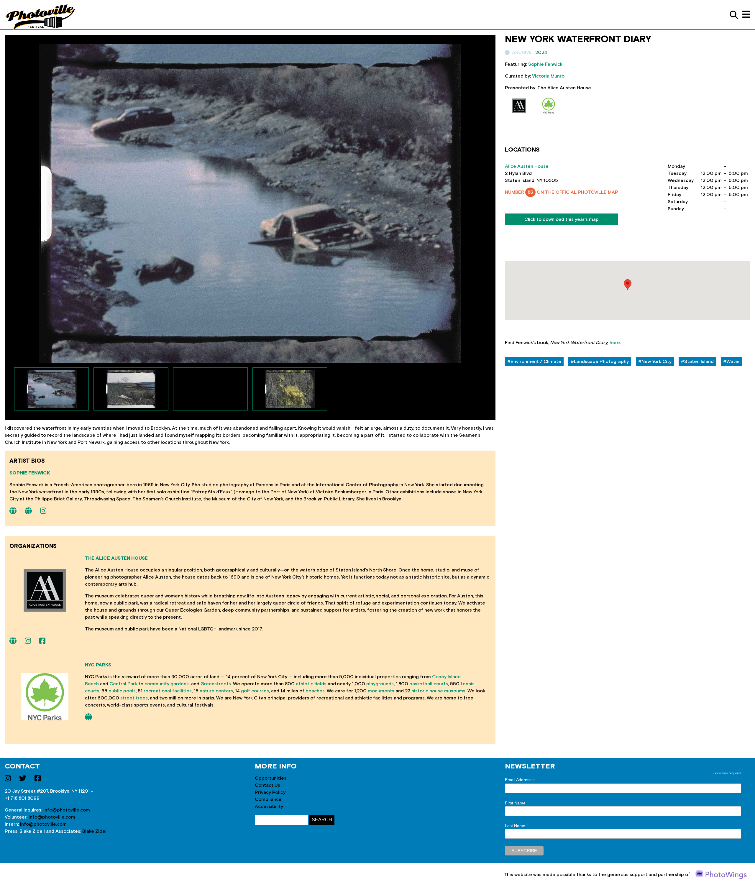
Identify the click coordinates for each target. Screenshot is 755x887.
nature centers (216, 691)
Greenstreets (216, 683)
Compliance (268, 799)
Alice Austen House (527, 166)
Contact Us (267, 785)
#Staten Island (697, 361)
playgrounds (380, 683)
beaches (315, 691)
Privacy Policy (270, 792)
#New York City (655, 361)
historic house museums (438, 691)
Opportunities (270, 778)
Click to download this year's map (561, 219)
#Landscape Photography (600, 361)
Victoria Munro (548, 76)
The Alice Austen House (116, 558)
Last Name (515, 825)
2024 (541, 52)
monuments (381, 691)
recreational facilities (168, 691)
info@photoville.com (66, 810)
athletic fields (311, 683)
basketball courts (428, 683)
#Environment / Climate (534, 361)
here (615, 342)
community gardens (167, 683)
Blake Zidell (95, 831)
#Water (731, 361)
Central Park (123, 683)
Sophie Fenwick (29, 473)
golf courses (255, 691)
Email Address (520, 780)
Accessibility (269, 806)
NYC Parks (98, 665)
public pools (122, 691)
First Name (515, 803)
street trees (134, 698)
